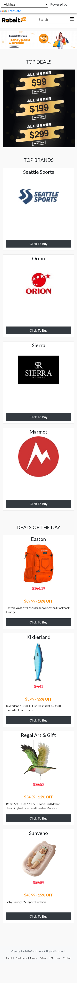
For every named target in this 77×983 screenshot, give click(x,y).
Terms (33, 958)
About (9, 958)
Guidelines (21, 958)
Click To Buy (38, 243)
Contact (67, 958)
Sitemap (55, 958)
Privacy (44, 958)
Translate (14, 11)
